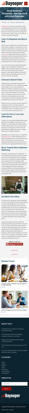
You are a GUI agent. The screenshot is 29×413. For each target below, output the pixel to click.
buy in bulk (5, 54)
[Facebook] (7, 244)
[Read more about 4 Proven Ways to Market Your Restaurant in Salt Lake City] (14, 273)
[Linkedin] (13, 244)
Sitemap (11, 409)
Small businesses (5, 26)
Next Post (14, 254)
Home (3, 367)
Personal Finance (5, 371)
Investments (4, 369)
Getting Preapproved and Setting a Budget (14, 310)
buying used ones (7, 136)
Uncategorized (5, 373)
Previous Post (14, 250)
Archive (3, 362)
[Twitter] (10, 244)
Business (13, 22)
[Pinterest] (16, 244)
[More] (21, 244)
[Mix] (19, 244)
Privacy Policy (4, 409)
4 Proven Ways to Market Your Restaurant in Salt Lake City (14, 284)
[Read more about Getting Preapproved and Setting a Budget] (14, 299)
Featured (3, 366)
